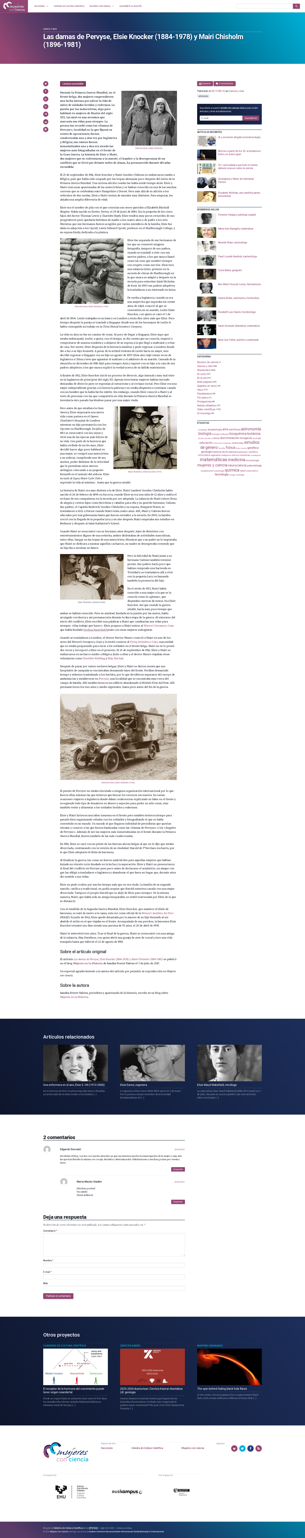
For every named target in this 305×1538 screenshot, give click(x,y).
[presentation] (229, 141)
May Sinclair (115, 658)
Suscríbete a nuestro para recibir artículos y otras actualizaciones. (229, 110)
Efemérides (203, 370)
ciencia (216, 438)
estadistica (227, 443)
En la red (202, 377)
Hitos (200, 389)
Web (45, 1283)
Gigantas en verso (207, 385)
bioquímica (238, 434)
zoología (240, 475)
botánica (254, 434)
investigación (256, 455)
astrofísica (234, 429)
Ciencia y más (50, 29)
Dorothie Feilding (94, 658)
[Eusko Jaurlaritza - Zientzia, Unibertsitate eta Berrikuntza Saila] (181, 1492)
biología (204, 433)
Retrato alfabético (207, 405)
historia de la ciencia (224, 451)
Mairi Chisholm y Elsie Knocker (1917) (145, 472)
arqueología (215, 429)
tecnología (221, 474)
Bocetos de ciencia (207, 362)
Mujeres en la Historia (74, 997)
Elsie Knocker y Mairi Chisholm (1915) (91, 306)
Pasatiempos (204, 393)
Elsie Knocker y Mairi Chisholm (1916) (118, 782)
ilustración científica (247, 452)
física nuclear (241, 448)
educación (205, 442)
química (232, 470)
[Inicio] (14, 6)
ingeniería (215, 455)
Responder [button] (178, 1169)
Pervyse (104, 678)
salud (243, 470)
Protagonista (204, 401)
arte (225, 429)
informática (204, 455)
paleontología (254, 465)
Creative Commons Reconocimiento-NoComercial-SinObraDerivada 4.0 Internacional (126, 1532)
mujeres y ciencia (212, 465)
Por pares (202, 397)
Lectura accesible (73, 83)
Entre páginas (204, 381)
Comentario (50, 1231)
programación (207, 471)
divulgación (246, 438)
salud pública (252, 471)
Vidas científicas (206, 409)
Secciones (107, 1448)
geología (206, 451)
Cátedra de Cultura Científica (147, 1448)
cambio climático (205, 438)
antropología (202, 430)
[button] (45, 83)
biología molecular (220, 434)
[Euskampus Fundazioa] (127, 1492)
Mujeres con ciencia (193, 1448)
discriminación (229, 438)
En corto (201, 373)
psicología (219, 471)
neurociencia (237, 465)
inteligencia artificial (230, 455)
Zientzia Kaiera (130, 1345)
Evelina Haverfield (95, 629)
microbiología (252, 460)
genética (252, 448)
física (230, 447)
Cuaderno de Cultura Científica (64, 1345)
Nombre (48, 1260)
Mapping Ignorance (210, 1345)
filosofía (221, 448)
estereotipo (238, 443)
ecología (257, 438)
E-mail (47, 1272)
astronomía (251, 429)
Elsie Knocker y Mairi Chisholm (149, 148)
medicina (236, 459)
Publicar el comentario (58, 1295)
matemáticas (213, 459)
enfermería (203, 96)
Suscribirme (251, 118)
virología (232, 475)
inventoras (245, 455)
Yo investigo (204, 413)
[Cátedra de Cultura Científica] (72, 1492)
